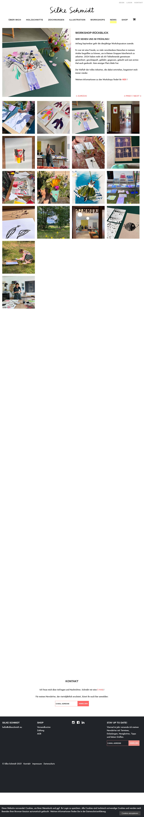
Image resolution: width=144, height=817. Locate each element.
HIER (124, 79)
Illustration (77, 20)
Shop (125, 20)
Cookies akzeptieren (130, 813)
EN (123, 2)
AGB (39, 733)
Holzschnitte (34, 20)
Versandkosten (44, 727)
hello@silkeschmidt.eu (12, 727)
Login (129, 2)
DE (120, 2)
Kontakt (138, 2)
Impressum (37, 763)
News (113, 20)
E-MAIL (100, 689)
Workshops (97, 20)
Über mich (15, 20)
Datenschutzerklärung (96, 811)
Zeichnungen (56, 20)
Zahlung (40, 730)
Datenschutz (49, 763)
